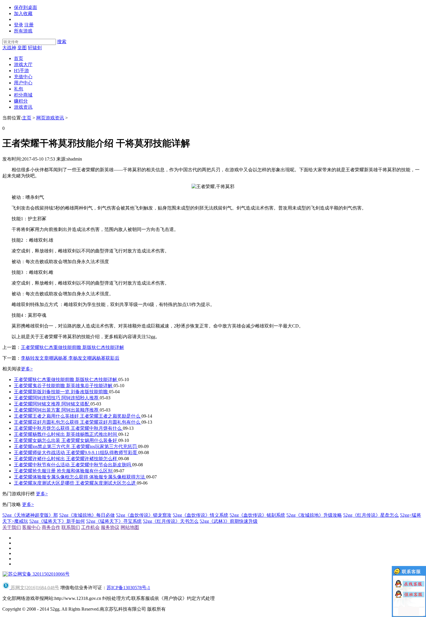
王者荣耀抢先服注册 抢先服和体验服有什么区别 (64, 470)
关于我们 (11, 527)
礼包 (18, 88)
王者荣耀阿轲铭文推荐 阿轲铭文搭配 (52, 403)
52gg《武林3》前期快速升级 (229, 521)
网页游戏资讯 (50, 117)
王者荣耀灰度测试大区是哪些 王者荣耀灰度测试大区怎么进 (75, 483)
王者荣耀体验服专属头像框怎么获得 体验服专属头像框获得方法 (80, 476)
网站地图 (130, 527)
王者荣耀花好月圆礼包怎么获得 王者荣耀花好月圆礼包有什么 (77, 422)
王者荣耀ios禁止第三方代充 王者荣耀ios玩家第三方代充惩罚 (76, 446)
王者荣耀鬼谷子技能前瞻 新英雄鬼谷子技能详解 (64, 385)
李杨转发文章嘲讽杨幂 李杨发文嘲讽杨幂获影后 (70, 358)
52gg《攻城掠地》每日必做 (87, 515)
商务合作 (51, 527)
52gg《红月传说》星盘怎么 (371, 515)
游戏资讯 (23, 107)
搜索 (61, 41)
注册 (29, 24)
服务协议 (110, 527)
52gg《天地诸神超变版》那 (30, 515)
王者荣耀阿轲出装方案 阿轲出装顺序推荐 (57, 409)
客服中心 (31, 527)
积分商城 (23, 94)
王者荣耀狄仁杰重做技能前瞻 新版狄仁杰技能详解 (72, 347)
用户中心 (23, 82)
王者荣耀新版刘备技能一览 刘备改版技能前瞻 (61, 391)
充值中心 (23, 76)
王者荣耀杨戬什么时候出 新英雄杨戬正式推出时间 (66, 434)
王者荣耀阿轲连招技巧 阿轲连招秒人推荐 (57, 397)
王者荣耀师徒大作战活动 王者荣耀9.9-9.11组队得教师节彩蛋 (76, 452)
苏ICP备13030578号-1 (128, 587)
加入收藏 (23, 13)
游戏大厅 (23, 64)
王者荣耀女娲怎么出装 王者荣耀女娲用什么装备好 (66, 440)
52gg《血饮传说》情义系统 (200, 515)
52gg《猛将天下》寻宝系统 (114, 521)
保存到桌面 (25, 7)
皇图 (22, 47)
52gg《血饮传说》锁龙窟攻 (144, 515)
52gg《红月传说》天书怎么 (171, 521)
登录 (18, 24)
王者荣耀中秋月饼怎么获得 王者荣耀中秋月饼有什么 (68, 428)
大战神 (9, 47)
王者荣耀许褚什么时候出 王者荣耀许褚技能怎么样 (66, 458)
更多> (27, 368)
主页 (26, 117)
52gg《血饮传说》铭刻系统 (257, 515)
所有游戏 (23, 30)
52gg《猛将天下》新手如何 (57, 521)
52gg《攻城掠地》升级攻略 (314, 515)
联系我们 (70, 527)
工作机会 (90, 527)
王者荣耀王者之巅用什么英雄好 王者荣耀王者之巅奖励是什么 (77, 416)
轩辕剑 (35, 47)
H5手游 (21, 70)
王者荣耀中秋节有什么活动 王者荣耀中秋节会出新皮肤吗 (73, 464)
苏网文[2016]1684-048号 (35, 587)
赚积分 (21, 101)
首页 (18, 58)
